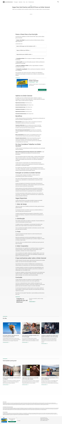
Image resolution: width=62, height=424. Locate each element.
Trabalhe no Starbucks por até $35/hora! (22, 300)
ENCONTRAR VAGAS (42, 89)
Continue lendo (32, 301)
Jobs (27, 1)
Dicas (24, 1)
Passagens (16, 1)
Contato (19, 420)
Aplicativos (20, 1)
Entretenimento (31, 1)
